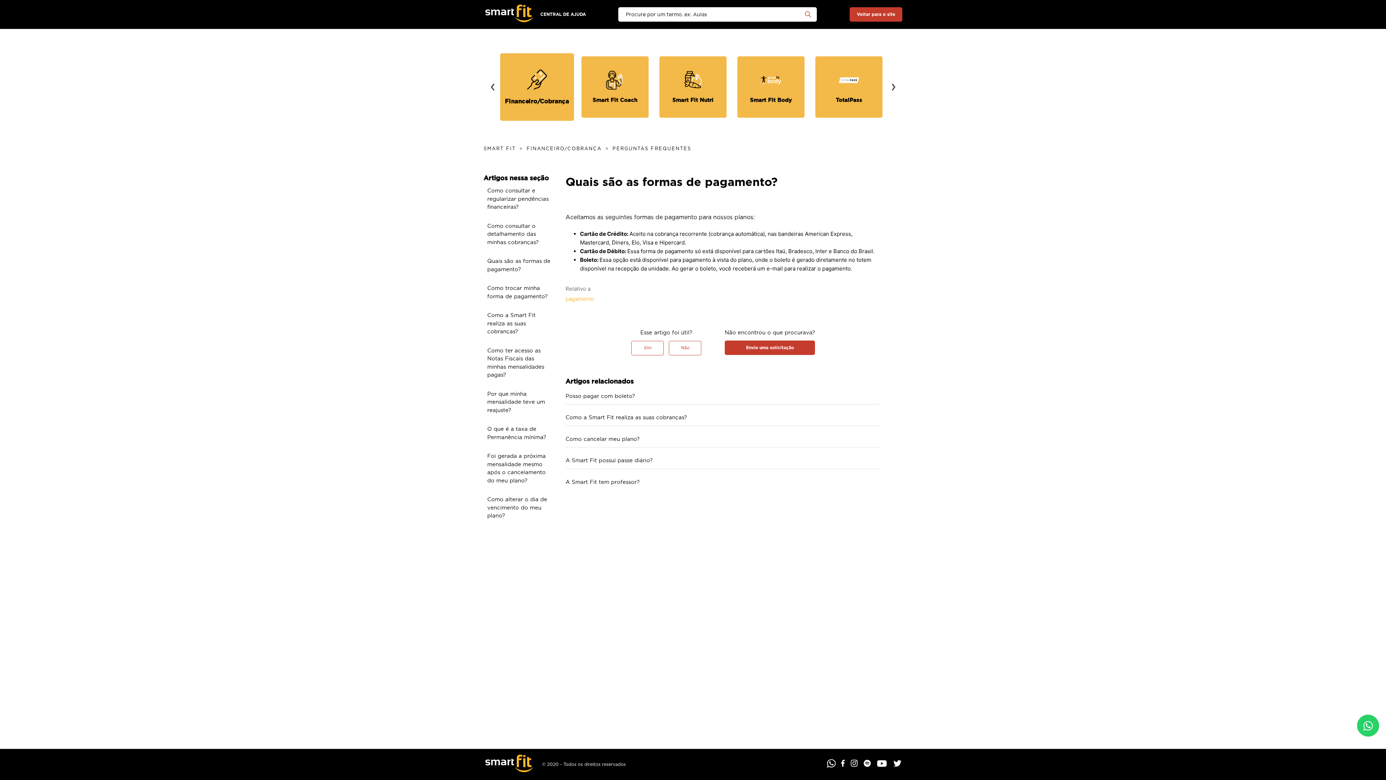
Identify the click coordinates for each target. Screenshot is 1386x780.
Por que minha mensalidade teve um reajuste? (516, 402)
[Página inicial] (509, 15)
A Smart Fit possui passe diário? (609, 460)
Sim (647, 347)
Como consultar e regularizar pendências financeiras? (518, 199)
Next (893, 82)
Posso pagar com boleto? (600, 396)
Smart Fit (500, 149)
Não (685, 347)
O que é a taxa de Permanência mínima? (516, 433)
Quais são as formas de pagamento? (518, 265)
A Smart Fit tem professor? (603, 482)
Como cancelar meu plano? (603, 439)
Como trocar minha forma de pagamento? (517, 292)
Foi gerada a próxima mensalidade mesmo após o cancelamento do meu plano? (516, 469)
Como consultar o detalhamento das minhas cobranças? (513, 234)
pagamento (580, 298)
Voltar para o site (876, 14)
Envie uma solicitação (770, 348)
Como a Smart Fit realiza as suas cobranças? (511, 323)
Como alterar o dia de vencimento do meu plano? (517, 508)
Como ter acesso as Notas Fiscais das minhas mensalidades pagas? (515, 363)
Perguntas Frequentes (652, 149)
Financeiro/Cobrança (564, 149)
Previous (492, 82)
